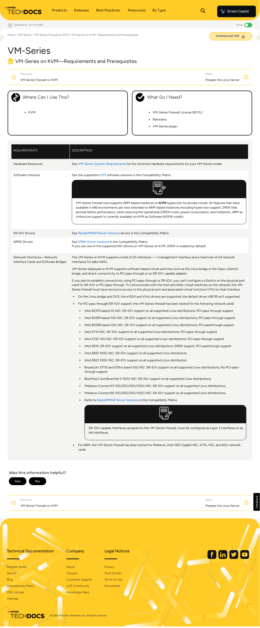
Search (11, 573)
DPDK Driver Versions (93, 242)
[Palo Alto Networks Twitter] (234, 558)
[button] (256, 502)
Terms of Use (114, 579)
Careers (71, 573)
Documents (112, 586)
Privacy (109, 567)
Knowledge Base (77, 592)
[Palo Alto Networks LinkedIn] (223, 558)
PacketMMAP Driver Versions (99, 233)
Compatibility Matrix (20, 586)
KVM (102, 175)
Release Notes (17, 567)
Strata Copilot (238, 11)
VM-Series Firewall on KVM (51, 35)
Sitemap (12, 598)
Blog (10, 579)
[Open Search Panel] (203, 11)
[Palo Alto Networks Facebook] (212, 558)
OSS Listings (15, 592)
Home (11, 35)
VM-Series (24, 35)
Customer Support (79, 579)
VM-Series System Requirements (102, 164)
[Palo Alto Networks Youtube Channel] (244, 558)
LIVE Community (77, 586)
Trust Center (113, 573)
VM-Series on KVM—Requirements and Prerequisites (104, 35)
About (70, 567)
